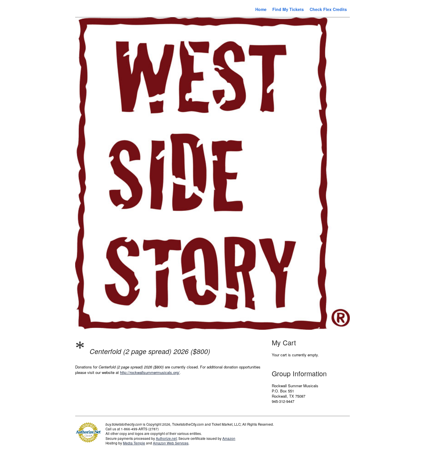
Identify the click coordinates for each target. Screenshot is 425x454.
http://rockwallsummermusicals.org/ (150, 372)
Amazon (228, 438)
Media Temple (134, 443)
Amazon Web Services (171, 443)
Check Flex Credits (328, 9)
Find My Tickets (288, 9)
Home (261, 9)
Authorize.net (166, 438)
